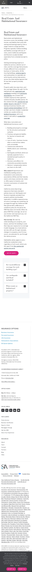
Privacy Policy (14, 474)
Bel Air (17, 497)
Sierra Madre (5, 531)
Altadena (26, 495)
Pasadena (13, 524)
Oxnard (16, 522)
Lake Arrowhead (12, 515)
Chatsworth (4, 502)
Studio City (14, 533)
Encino (23, 504)
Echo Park (18, 504)
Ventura (3, 538)
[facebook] (2, 410)
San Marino (17, 527)
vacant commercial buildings (13, 108)
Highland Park (5, 511)
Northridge (4, 522)
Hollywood (22, 511)
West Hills (9, 538)
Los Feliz (27, 515)
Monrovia (7, 518)
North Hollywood (9, 520)
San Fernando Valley (16, 526)
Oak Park (10, 522)
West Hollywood (17, 538)
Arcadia (3, 497)
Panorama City (5, 524)
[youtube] (18, 410)
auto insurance (12, 489)
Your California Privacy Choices (10, 480)
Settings (17, 565)
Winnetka (24, 540)
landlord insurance (10, 114)
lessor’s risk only (14, 104)
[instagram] (6, 410)
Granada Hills (18, 507)
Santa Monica (17, 529)
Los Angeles (21, 515)
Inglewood (4, 513)
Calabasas (19, 498)
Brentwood (8, 498)
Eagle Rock (12, 504)
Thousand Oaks (11, 535)
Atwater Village (10, 497)
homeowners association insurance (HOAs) (16, 493)
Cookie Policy (26, 474)
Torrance (25, 535)
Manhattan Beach (11, 517)
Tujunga (3, 536)
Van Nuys (22, 536)
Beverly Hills (23, 497)
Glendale (11, 507)
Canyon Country (13, 500)
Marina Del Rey (20, 517)
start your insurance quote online (10, 399)
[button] (29, 2)
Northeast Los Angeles (20, 520)
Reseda (7, 526)
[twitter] (10, 410)
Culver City (20, 502)
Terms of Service (7, 475)
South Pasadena (5, 533)
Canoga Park (5, 500)
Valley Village (15, 536)
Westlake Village (11, 540)
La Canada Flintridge (17, 513)
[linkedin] (14, 410)
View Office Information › (8, 381)
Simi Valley (19, 531)
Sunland (20, 533)
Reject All (22, 569)
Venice (27, 536)
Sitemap (16, 475)
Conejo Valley (12, 502)
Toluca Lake (19, 535)
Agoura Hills (19, 495)
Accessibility (4, 474)
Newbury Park (20, 518)
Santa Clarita (9, 529)
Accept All (11, 569)
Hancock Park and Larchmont (14, 509)
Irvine (9, 513)
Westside (19, 540)
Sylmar (25, 533)
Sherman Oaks (26, 529)
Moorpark (13, 518)
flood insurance (21, 489)
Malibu (3, 517)
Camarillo (26, 498)
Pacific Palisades (23, 522)
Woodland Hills (5, 542)
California (7, 495)
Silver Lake (12, 531)
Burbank (13, 498)
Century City (22, 500)
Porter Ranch (20, 524)
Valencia (8, 536)
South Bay (25, 531)
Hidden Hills (27, 509)
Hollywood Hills (14, 511)
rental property (21, 73)
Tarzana (3, 535)
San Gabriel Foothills (7, 527)
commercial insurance (14, 491)
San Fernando (26, 526)
